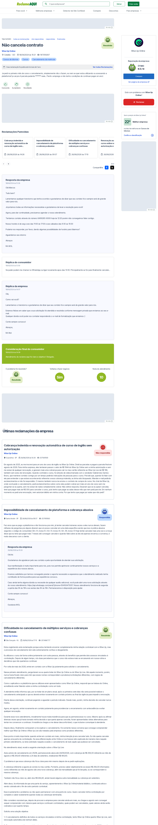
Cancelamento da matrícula (44, 59)
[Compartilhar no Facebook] (106, 167)
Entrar (119, 4)
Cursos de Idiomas (10, 59)
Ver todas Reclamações (103, 67)
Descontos (113, 11)
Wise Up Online (8, 51)
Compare (97, 11)
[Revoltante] (28, 84)
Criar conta (133, 4)
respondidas (50, 39)
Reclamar (140, 102)
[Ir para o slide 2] (113, 163)
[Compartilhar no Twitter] (112, 167)
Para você (20, 11)
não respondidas (37, 39)
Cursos (25, 59)
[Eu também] (16, 84)
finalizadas (61, 39)
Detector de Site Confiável (74, 11)
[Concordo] (5, 84)
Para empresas (133, 11)
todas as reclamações (21, 39)
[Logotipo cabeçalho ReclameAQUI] (27, 3)
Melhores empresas (44, 11)
